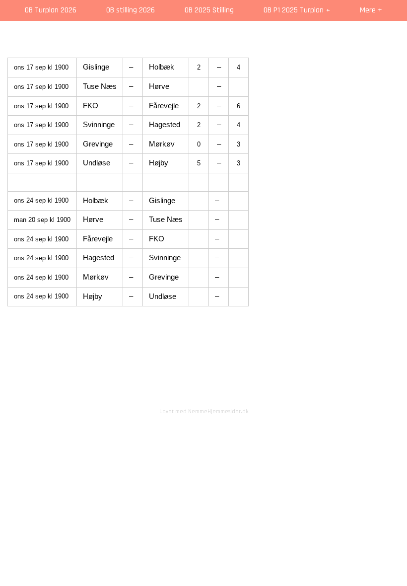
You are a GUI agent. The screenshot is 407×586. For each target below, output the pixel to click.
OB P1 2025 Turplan (294, 10)
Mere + (371, 10)
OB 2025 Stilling (209, 10)
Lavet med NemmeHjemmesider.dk (203, 411)
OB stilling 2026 (130, 10)
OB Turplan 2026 (50, 10)
